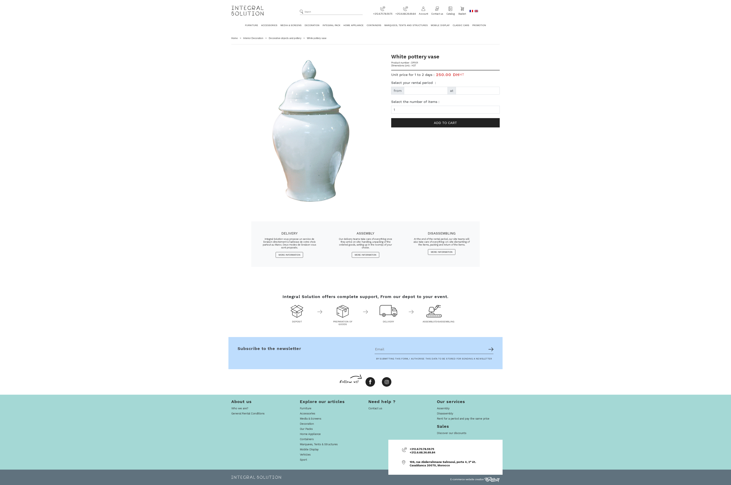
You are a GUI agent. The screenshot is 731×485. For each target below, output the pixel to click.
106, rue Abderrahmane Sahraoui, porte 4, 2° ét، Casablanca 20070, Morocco (443, 463)
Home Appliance (310, 434)
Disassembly (445, 413)
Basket (462, 13)
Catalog (450, 13)
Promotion (479, 25)
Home (234, 38)
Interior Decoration (253, 38)
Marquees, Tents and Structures (406, 25)
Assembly (443, 408)
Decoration (312, 25)
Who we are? (239, 408)
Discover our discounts (451, 433)
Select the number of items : (415, 102)
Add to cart (445, 123)
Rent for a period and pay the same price (463, 418)
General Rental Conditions (248, 413)
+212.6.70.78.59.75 (382, 13)
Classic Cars (461, 25)
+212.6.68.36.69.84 (405, 13)
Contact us (437, 13)
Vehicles (305, 454)
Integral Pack (331, 25)
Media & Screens (291, 25)
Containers (374, 25)
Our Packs (306, 429)
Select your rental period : (413, 83)
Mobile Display (440, 25)
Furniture (251, 25)
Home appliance (353, 25)
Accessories (269, 25)
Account (423, 13)
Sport (303, 459)
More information (289, 255)
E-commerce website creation (467, 479)
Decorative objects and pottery (285, 38)
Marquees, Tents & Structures (319, 444)
